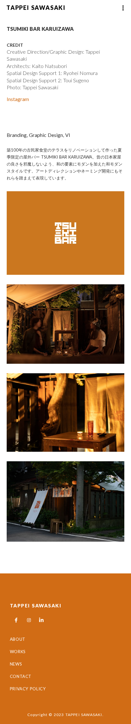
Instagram (18, 99)
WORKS (18, 651)
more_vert (123, 8)
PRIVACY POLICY (28, 688)
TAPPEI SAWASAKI (36, 605)
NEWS (16, 663)
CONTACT (21, 676)
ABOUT (17, 639)
